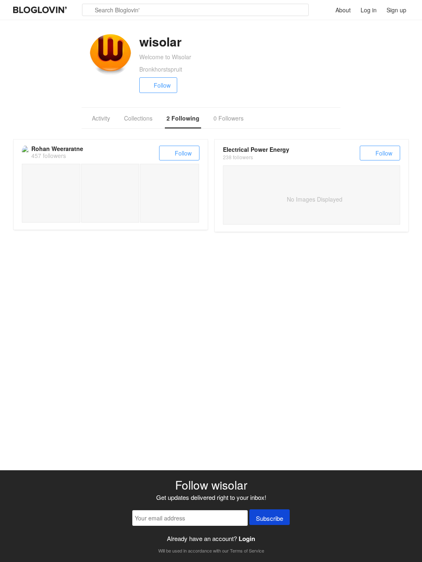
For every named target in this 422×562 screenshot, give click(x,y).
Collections (138, 118)
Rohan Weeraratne (57, 148)
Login (247, 538)
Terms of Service (247, 550)
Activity (101, 118)
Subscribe (269, 518)
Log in (369, 10)
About (343, 10)
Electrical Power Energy (256, 149)
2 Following (182, 118)
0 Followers (228, 118)
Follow (162, 85)
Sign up (396, 10)
